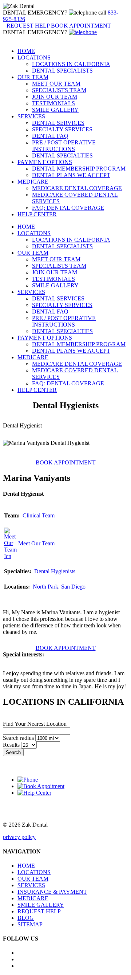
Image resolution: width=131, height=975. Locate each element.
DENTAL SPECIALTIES (62, 155)
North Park (45, 586)
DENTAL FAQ (50, 136)
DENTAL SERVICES (58, 123)
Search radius (18, 738)
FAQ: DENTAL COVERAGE (68, 208)
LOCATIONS (34, 57)
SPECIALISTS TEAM (59, 90)
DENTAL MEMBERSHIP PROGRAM (79, 168)
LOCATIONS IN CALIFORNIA (71, 64)
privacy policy (19, 837)
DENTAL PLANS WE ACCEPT (71, 175)
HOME (26, 51)
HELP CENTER (37, 214)
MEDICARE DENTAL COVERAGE (77, 188)
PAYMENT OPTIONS (44, 162)
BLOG (25, 918)
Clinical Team (39, 515)
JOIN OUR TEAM (54, 97)
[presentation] (66, 462)
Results (11, 745)
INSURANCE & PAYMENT (52, 892)
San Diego (73, 586)
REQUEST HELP (39, 911)
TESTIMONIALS (53, 103)
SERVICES (31, 116)
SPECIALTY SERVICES (62, 129)
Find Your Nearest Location (35, 724)
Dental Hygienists (54, 571)
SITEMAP (30, 924)
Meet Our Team (36, 543)
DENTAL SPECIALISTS (62, 70)
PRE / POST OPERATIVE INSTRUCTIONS (64, 145)
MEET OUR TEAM (56, 84)
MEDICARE (32, 182)
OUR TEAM (32, 77)
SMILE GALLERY (55, 110)
